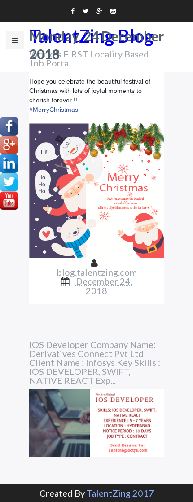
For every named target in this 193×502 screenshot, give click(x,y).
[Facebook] (9, 124)
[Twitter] (9, 180)
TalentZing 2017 (120, 493)
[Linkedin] (9, 162)
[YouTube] (9, 199)
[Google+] (9, 143)
